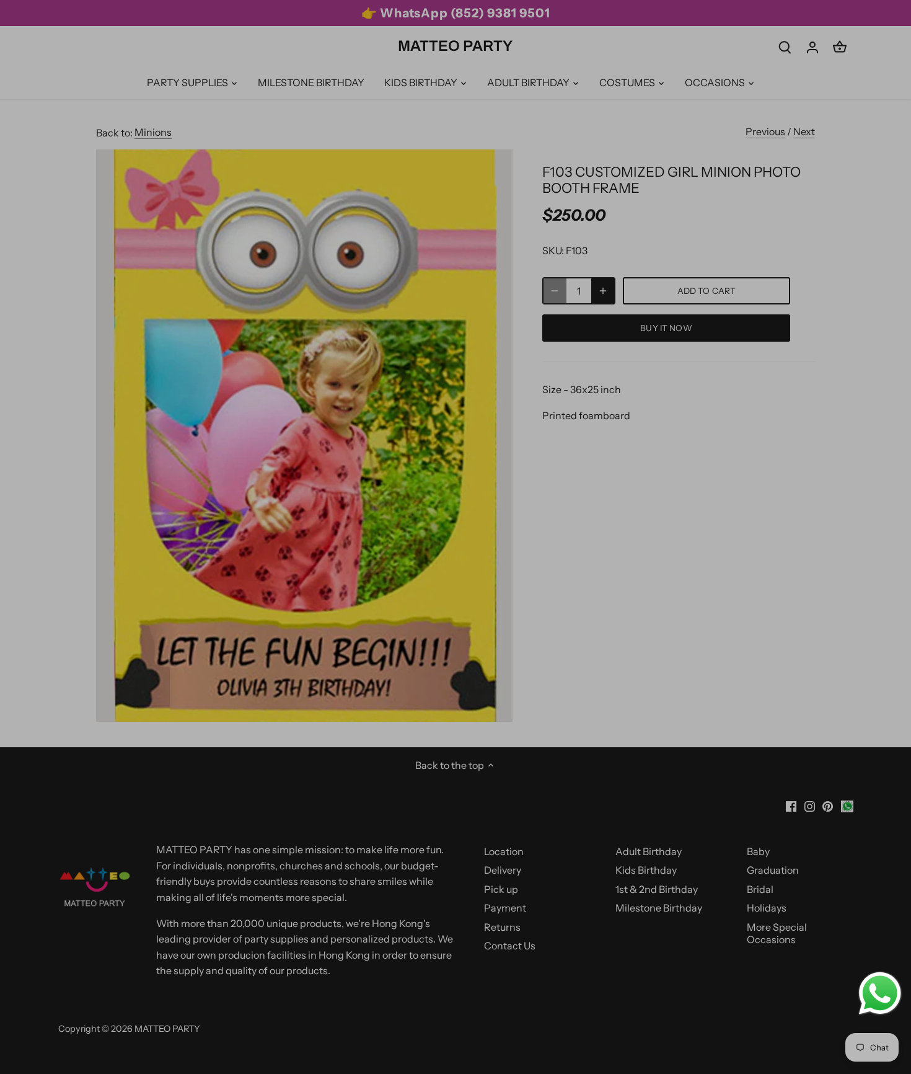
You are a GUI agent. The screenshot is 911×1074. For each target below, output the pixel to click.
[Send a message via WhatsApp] (880, 993)
